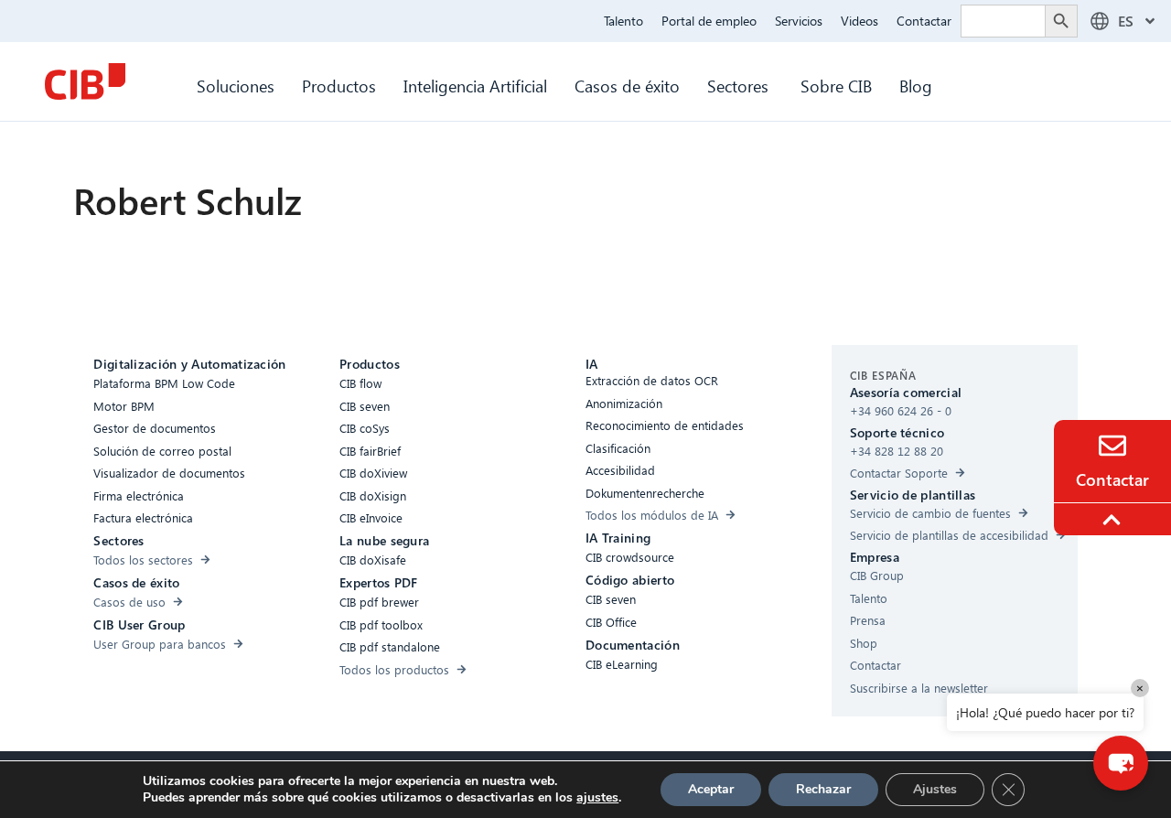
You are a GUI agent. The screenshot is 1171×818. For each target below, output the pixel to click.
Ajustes (935, 789)
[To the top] (1114, 520)
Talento (623, 20)
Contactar (924, 20)
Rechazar (823, 789)
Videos (859, 20)
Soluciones (235, 85)
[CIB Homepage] (85, 81)
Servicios (798, 20)
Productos (339, 85)
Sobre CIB (836, 85)
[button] (1120, 763)
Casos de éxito (627, 85)
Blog (915, 85)
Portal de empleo (709, 20)
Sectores (740, 85)
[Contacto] (1112, 445)
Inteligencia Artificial (475, 85)
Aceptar (711, 789)
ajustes (597, 798)
